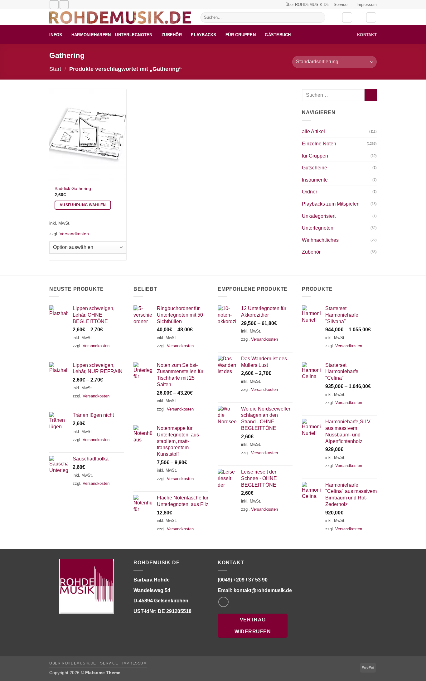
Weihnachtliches (320, 240)
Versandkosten (74, 233)
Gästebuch (278, 34)
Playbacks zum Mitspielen (331, 204)
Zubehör (172, 34)
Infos (55, 34)
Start (55, 69)
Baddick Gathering (73, 188)
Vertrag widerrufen (253, 625)
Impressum (366, 4)
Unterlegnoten (133, 34)
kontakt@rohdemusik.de (263, 590)
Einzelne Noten (319, 143)
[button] (347, 17)
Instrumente (315, 179)
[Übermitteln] (319, 17)
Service (340, 4)
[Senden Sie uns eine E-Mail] (54, 4)
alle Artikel (313, 131)
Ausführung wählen (83, 205)
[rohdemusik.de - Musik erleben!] (120, 17)
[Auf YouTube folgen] (64, 4)
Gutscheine (314, 167)
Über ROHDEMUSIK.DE (307, 4)
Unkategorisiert (319, 216)
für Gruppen (240, 34)
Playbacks (203, 34)
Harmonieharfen (91, 34)
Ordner (309, 191)
